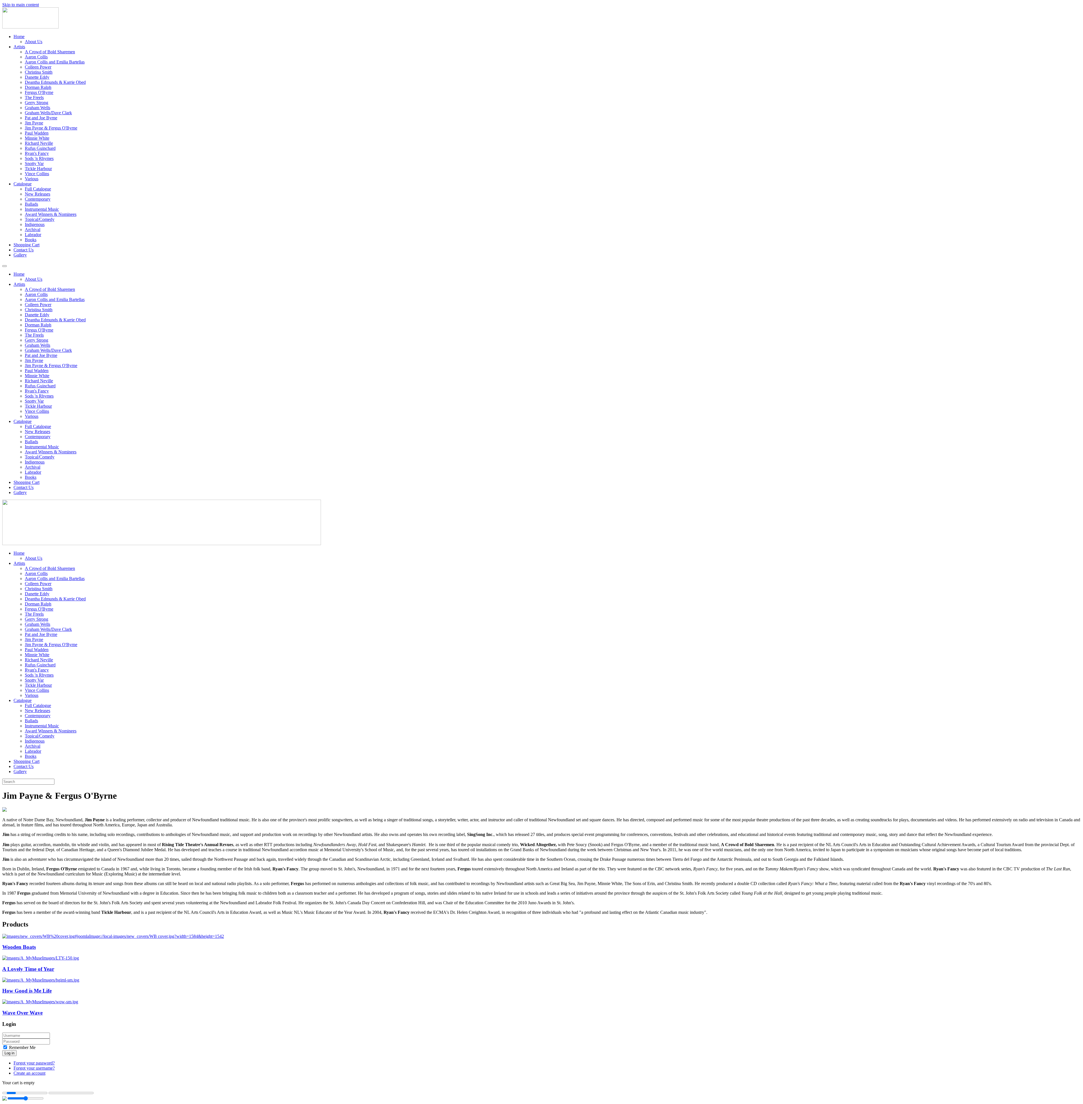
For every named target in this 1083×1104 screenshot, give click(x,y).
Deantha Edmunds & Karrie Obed (55, 82)
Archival (32, 229)
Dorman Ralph (38, 87)
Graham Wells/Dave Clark (48, 112)
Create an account (29, 1073)
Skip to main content (20, 4)
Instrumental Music (42, 209)
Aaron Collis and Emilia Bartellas (55, 62)
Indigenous (35, 224)
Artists (19, 46)
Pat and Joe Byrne (41, 117)
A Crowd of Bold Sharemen (50, 51)
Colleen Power (38, 67)
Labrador (33, 234)
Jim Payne (34, 122)
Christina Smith (38, 72)
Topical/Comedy (39, 219)
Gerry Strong (36, 102)
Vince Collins (37, 173)
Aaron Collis (36, 56)
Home (19, 36)
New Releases (37, 194)
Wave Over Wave (22, 1013)
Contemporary (37, 199)
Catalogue (23, 183)
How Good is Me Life (27, 991)
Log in (9, 1053)
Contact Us (24, 249)
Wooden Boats (19, 947)
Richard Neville (39, 143)
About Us (33, 41)
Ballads (31, 204)
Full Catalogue (38, 188)
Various (31, 178)
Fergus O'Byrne (39, 92)
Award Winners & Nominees (50, 214)
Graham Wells (37, 107)
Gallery (20, 255)
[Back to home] (30, 27)
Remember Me (22, 1047)
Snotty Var (34, 163)
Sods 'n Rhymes (39, 158)
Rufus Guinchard (40, 148)
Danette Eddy (37, 77)
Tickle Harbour (38, 168)
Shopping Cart (26, 244)
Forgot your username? (34, 1068)
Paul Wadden (37, 133)
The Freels (34, 97)
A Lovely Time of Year (28, 969)
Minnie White (37, 138)
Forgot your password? (34, 1063)
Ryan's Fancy (37, 153)
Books (30, 239)
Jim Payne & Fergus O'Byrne (51, 128)
